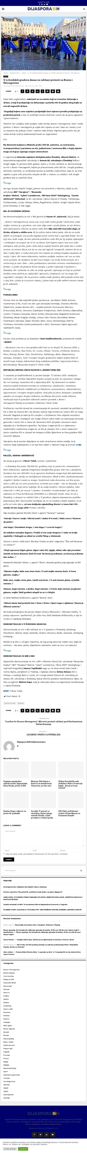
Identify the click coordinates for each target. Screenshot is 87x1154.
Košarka (6, 1015)
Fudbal (6, 996)
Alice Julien (8, 952)
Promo (6, 1058)
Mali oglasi (7, 1025)
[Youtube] (52, 1134)
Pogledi (6, 1052)
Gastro (6, 999)
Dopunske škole (9, 983)
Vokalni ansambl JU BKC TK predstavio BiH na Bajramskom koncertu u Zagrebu (35, 904)
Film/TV (6, 993)
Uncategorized (9, 1081)
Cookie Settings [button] (10, 1149)
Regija (5, 1062)
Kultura (6, 1019)
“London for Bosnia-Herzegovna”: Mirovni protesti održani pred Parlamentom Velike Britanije (43, 722)
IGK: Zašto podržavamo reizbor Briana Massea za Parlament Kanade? (69, 813)
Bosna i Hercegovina (11, 970)
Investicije (7, 1006)
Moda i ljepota (9, 1029)
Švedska (21, 703)
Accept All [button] (23, 1149)
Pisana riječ (7, 1048)
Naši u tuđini (8, 1042)
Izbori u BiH (8, 1009)
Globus (6, 1002)
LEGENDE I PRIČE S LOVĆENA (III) (43, 734)
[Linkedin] (46, 1134)
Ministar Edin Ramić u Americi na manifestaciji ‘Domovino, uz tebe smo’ (41, 783)
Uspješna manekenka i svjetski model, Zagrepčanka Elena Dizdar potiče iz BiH (15, 783)
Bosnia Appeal (8, 973)
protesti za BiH (10, 703)
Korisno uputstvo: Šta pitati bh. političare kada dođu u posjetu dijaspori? (33, 892)
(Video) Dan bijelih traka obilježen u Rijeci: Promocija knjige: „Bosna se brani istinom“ (70, 784)
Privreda (6, 1055)
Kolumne (6, 1012)
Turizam (6, 1078)
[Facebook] (34, 1134)
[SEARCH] (81, 870)
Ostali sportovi (9, 1045)
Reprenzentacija (9, 1068)
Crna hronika (8, 976)
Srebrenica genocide (11, 1075)
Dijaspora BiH (8, 979)
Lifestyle (6, 1022)
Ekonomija (7, 986)
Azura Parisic (8, 940)
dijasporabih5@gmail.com (48, 1128)
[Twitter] (40, 1134)
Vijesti (6, 76)
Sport (5, 1071)
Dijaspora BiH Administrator (15, 86)
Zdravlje (6, 1098)
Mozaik (6, 1032)
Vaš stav (6, 1085)
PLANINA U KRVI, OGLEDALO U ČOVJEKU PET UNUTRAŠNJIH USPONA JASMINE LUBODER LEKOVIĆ (42, 910)
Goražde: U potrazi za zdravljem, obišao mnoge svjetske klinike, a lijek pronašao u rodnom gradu (42, 814)
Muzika (6, 1035)
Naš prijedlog (8, 1039)
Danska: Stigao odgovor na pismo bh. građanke (14, 812)
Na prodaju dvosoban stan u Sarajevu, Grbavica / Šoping (37, 925)
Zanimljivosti (8, 1095)
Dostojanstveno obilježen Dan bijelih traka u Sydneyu (25, 887)
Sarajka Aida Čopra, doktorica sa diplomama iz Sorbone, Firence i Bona (45, 940)
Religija (6, 1065)
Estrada (6, 989)
